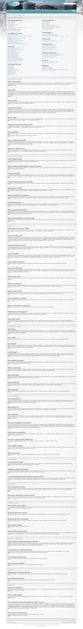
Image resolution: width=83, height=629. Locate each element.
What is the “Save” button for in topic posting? (16, 59)
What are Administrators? (46, 21)
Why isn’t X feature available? (47, 68)
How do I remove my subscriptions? (48, 57)
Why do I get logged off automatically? (14, 29)
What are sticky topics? (12, 72)
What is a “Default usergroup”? (47, 28)
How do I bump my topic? (12, 61)
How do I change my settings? (13, 34)
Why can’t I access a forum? (13, 54)
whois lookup (15, 604)
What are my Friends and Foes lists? (48, 40)
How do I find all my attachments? (48, 62)
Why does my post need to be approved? (15, 60)
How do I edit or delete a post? (13, 49)
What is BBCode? (11, 65)
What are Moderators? (46, 22)
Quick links (7, 11)
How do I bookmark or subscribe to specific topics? (51, 55)
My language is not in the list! (13, 39)
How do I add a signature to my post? (14, 50)
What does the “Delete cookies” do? (14, 30)
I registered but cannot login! (13, 25)
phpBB (48, 190)
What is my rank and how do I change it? (15, 42)
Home (10, 10)
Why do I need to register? (12, 21)
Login (12, 12)
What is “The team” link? (46, 29)
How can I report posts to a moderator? (15, 58)
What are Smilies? (11, 67)
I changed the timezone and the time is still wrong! (17, 38)
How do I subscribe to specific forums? (49, 56)
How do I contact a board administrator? (49, 70)
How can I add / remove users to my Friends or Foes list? (52, 41)
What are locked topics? (12, 73)
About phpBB (16, 590)
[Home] (16, 3)
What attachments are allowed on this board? (50, 61)
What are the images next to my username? (15, 40)
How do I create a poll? (12, 51)
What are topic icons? (11, 74)
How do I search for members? (47, 48)
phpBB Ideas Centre (55, 596)
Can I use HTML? (11, 66)
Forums (15, 10)
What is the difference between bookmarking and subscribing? (53, 54)
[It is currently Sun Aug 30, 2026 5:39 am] (74, 15)
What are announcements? (12, 71)
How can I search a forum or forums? (48, 45)
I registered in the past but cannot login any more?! (17, 27)
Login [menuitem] (75, 11)
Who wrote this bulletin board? (47, 67)
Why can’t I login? (11, 26)
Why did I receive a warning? (13, 56)
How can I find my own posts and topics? (49, 50)
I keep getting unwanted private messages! (49, 34)
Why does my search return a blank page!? (49, 47)
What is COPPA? (11, 22)
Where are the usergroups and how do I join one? (50, 25)
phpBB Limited (37, 589)
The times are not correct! (12, 37)
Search (9, 12)
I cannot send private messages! (48, 33)
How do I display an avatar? (13, 41)
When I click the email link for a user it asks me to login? (18, 43)
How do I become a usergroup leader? (48, 26)
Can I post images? (11, 68)
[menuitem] (74, 11)
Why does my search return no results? (49, 46)
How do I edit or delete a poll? (13, 53)
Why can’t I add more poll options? (14, 52)
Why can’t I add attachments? (13, 55)
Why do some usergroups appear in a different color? (51, 27)
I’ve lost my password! (12, 28)
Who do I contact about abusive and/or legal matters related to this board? (55, 69)
